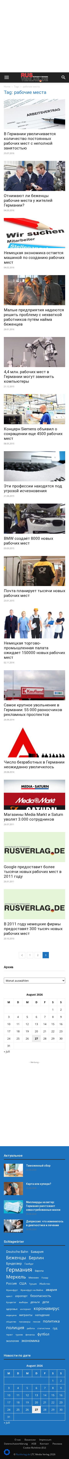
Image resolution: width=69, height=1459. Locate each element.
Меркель (16, 1277)
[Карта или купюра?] (13, 1188)
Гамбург (29, 1263)
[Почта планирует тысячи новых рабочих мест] (34, 571)
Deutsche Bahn (17, 1252)
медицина (11, 1315)
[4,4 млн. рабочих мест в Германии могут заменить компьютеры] (34, 352)
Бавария (37, 1252)
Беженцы (16, 1258)
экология (12, 1341)
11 (18, 1024)
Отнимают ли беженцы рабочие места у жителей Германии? (28, 200)
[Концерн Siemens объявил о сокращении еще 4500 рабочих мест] (34, 409)
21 (44, 1031)
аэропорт (21, 1296)
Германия (19, 1270)
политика (51, 1321)
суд (55, 1328)
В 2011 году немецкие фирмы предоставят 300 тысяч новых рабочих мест (33, 929)
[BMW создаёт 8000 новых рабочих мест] (34, 519)
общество (11, 1321)
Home (7, 86)
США (22, 1284)
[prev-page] (22, 955)
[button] (6, 77)
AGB (33, 1443)
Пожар (44, 1277)
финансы (30, 1334)
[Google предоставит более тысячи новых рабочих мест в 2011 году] (34, 847)
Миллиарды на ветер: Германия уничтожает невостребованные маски (43, 1206)
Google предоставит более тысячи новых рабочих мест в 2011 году (33, 872)
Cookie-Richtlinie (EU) (34, 1447)
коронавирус (46, 1308)
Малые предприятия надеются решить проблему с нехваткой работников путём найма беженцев (34, 317)
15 (52, 1024)
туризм (19, 1334)
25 (18, 1038)
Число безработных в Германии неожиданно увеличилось (34, 764)
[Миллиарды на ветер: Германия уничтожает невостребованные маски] (13, 1206)
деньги (35, 1302)
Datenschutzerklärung (16, 1443)
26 (27, 1038)
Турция (33, 1283)
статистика (43, 1328)
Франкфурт (12, 1290)
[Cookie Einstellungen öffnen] (7, 1454)
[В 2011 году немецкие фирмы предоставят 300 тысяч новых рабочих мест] (34, 904)
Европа (39, 1270)
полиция (15, 1328)
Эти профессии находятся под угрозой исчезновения (33, 488)
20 (36, 1031)
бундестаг (11, 1302)
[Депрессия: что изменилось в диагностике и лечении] (13, 1226)
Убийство (44, 1283)
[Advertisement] (34, 36)
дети (45, 1302)
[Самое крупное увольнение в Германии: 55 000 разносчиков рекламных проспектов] (34, 685)
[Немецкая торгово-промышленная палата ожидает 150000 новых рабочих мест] (34, 623)
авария (51, 1290)
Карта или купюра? (38, 1183)
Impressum (45, 1439)
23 (60, 1031)
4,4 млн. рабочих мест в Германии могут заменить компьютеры (29, 377)
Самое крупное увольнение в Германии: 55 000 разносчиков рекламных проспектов (33, 710)
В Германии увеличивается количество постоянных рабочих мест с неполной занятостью (30, 141)
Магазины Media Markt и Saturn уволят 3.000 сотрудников (33, 817)
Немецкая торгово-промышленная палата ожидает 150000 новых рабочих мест (34, 650)
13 (36, 1024)
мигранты (25, 1315)
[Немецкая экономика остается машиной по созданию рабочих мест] (34, 233)
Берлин (36, 1258)
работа (31, 1328)
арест (9, 1296)
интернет (25, 1308)
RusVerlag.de (23, 1454)
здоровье (11, 1309)
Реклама (57, 1443)
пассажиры (24, 1321)
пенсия (36, 1321)
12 (27, 1024)
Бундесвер (14, 1264)
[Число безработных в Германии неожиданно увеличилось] (34, 742)
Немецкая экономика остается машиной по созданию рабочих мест (34, 258)
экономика (30, 1340)
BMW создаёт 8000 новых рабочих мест (28, 540)
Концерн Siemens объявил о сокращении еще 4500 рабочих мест (33, 434)
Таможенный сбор (38, 1165)
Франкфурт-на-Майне (32, 1290)
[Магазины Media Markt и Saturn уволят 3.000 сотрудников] (34, 795)
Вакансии (30, 1439)
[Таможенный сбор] (13, 1170)
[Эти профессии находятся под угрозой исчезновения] (34, 466)
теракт (9, 1334)
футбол (43, 1334)
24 (8, 1038)
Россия (11, 1284)
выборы (23, 1302)
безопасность (40, 1296)
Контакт (44, 1443)
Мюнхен (34, 1277)
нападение (42, 1315)
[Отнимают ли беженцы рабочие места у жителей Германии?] (34, 176)
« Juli (7, 1051)
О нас (18, 1439)
